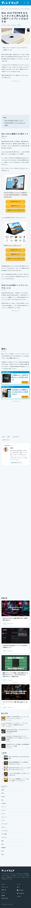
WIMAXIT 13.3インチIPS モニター (12, 245)
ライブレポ (4, 837)
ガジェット (4, 817)
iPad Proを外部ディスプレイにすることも (15, 122)
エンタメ (3, 810)
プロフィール (4, 887)
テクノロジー (4, 823)
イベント (3, 806)
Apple (2, 789)
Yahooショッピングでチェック (15, 210)
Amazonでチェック (15, 201)
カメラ (3, 813)
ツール (3, 892)
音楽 (2, 854)
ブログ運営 (4, 834)
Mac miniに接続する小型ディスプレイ (14, 120)
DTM (7, 8)
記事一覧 (3, 889)
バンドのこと (4, 830)
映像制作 (3, 847)
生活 (2, 851)
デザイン (3, 827)
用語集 (3, 895)
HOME (2, 8)
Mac (2, 800)
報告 (2, 840)
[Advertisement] (15, 97)
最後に (6, 125)
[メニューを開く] (28, 2)
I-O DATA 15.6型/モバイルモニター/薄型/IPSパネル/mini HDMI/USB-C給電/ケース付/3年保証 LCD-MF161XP (16, 195)
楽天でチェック (15, 205)
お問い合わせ (4, 898)
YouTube (3, 803)
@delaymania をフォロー (16, 462)
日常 (2, 844)
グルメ (3, 820)
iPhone (3, 796)
